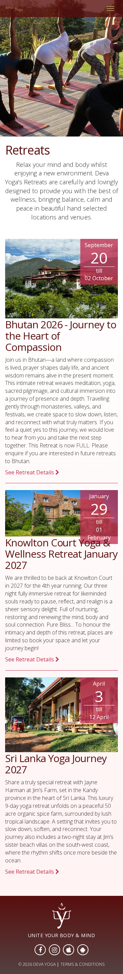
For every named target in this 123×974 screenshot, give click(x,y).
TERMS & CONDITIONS (82, 964)
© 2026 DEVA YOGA (37, 964)
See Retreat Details (30, 472)
